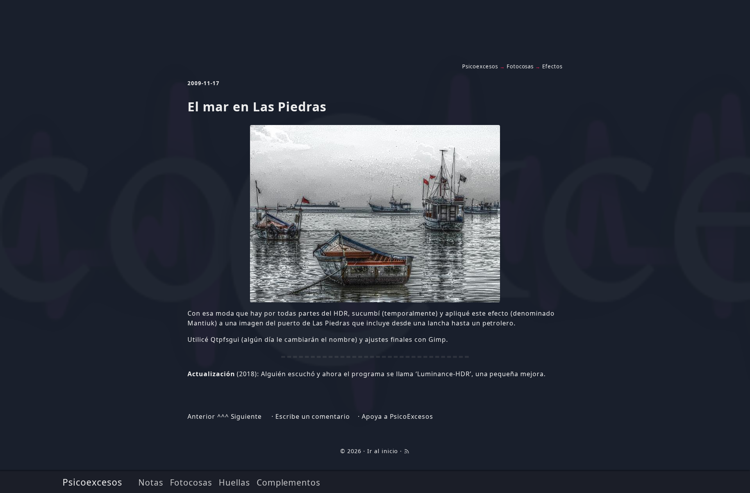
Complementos (289, 482)
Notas (150, 482)
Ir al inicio (382, 451)
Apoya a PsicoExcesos (397, 416)
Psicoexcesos (92, 482)
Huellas (234, 482)
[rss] (406, 451)
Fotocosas (191, 482)
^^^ (223, 416)
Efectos (552, 66)
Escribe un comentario (312, 416)
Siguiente (246, 416)
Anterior (201, 416)
